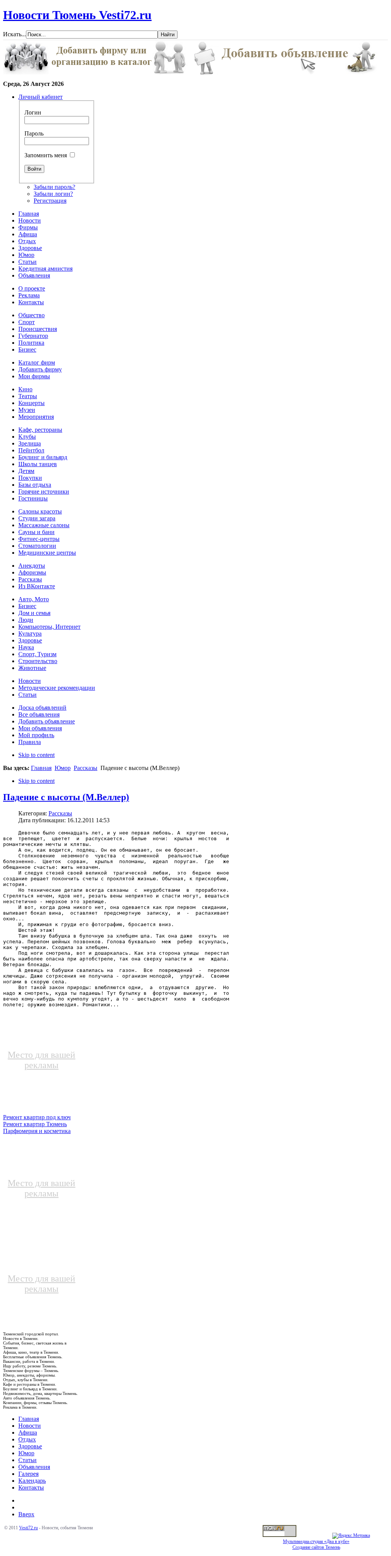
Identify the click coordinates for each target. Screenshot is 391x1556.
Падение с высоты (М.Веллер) (66, 797)
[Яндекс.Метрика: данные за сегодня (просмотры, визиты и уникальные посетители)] (351, 1536)
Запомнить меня (45, 155)
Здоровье (30, 1446)
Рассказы (85, 768)
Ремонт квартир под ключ (37, 1117)
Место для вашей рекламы (41, 1060)
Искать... (14, 34)
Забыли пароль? (54, 187)
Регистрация (50, 200)
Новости (29, 1425)
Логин (32, 112)
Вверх (26, 1514)
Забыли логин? (53, 193)
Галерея (28, 1473)
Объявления (34, 1467)
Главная (41, 768)
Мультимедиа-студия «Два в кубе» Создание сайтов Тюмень (316, 1544)
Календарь (32, 1480)
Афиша (27, 1432)
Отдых (27, 1439)
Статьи (27, 1460)
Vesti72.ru (28, 1527)
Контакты (31, 1487)
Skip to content (36, 755)
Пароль (34, 133)
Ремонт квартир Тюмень (35, 1124)
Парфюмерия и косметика (37, 1131)
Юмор (63, 768)
